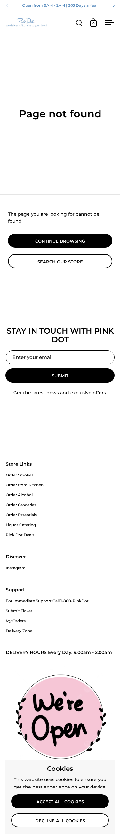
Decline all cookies (60, 820)
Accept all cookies (60, 801)
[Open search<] (79, 22)
